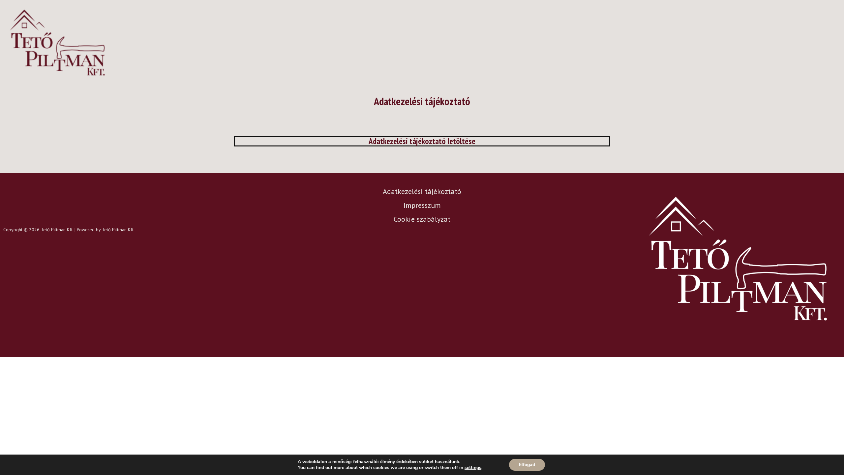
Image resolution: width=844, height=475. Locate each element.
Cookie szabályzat (422, 219)
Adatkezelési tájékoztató (422, 191)
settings (473, 468)
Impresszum (422, 205)
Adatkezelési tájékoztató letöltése (422, 141)
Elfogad (527, 464)
